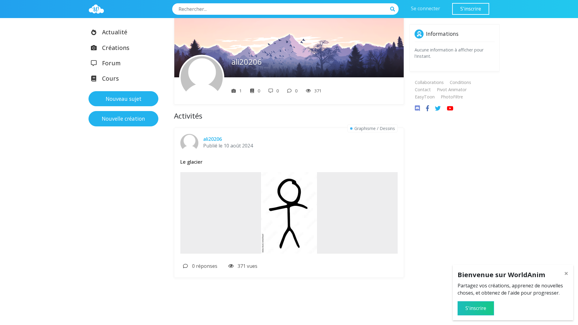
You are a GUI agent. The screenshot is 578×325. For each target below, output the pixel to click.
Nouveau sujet (123, 98)
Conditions (460, 82)
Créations (115, 48)
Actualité (114, 32)
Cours (110, 78)
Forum (111, 63)
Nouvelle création (123, 118)
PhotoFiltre (452, 97)
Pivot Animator (452, 89)
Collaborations (429, 82)
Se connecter (425, 8)
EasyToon (425, 97)
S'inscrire (470, 8)
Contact (423, 89)
